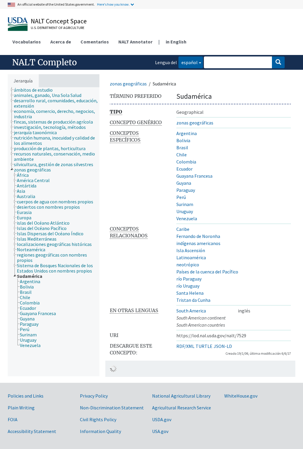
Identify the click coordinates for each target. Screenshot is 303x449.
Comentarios (94, 42)
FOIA (12, 419)
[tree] (53, 231)
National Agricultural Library (181, 396)
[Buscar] (278, 62)
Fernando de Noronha (198, 236)
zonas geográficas (128, 84)
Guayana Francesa (194, 176)
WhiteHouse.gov (240, 396)
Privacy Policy (94, 396)
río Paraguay (189, 279)
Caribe (182, 229)
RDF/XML (185, 346)
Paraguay (185, 190)
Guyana (183, 183)
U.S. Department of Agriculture (57, 27)
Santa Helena (190, 293)
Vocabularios (26, 42)
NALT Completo (44, 62)
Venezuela (186, 218)
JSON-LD (223, 346)
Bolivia (183, 140)
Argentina (186, 133)
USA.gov (160, 431)
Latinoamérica (191, 257)
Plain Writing (21, 408)
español (188, 62)
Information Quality (100, 431)
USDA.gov (161, 419)
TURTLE (204, 346)
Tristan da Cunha (193, 300)
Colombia (186, 162)
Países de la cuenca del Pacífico (207, 272)
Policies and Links (25, 396)
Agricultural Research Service (181, 408)
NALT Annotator (135, 42)
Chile (181, 155)
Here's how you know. (113, 4)
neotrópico (187, 265)
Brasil (182, 147)
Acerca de (60, 42)
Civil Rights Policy (98, 419)
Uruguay (184, 211)
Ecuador (184, 169)
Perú (181, 197)
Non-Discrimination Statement (112, 408)
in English (176, 42)
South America (191, 311)
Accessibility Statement (32, 431)
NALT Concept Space (59, 21)
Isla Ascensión (190, 250)
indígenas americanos (198, 243)
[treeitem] (36, 90)
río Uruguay (187, 286)
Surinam (184, 204)
